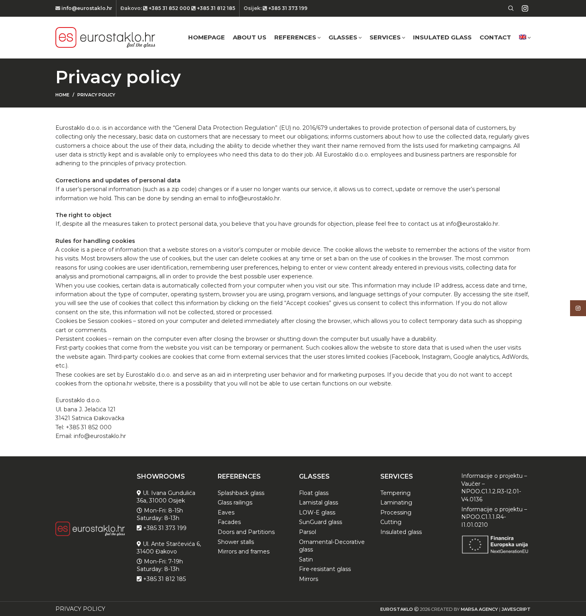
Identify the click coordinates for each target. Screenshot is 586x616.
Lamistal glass (318, 502)
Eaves (226, 512)
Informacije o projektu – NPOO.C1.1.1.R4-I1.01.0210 (494, 517)
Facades (229, 522)
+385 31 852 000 (169, 8)
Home (62, 95)
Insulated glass (401, 532)
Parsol (307, 532)
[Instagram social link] (525, 8)
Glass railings (235, 502)
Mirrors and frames (243, 551)
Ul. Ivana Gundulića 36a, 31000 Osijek (166, 497)
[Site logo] (105, 37)
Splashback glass (241, 493)
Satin (306, 559)
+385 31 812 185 (215, 8)
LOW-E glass (317, 512)
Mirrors (308, 579)
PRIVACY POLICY (80, 608)
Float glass (313, 493)
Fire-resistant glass (325, 569)
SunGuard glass (320, 522)
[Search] (509, 8)
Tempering (395, 493)
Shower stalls (236, 542)
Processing (395, 512)
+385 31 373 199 (287, 8)
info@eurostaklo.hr (86, 8)
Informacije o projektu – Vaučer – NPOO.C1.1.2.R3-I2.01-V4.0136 (494, 487)
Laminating (396, 502)
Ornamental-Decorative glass (332, 545)
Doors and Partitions (246, 532)
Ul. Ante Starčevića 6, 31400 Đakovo (169, 547)
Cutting (390, 522)
